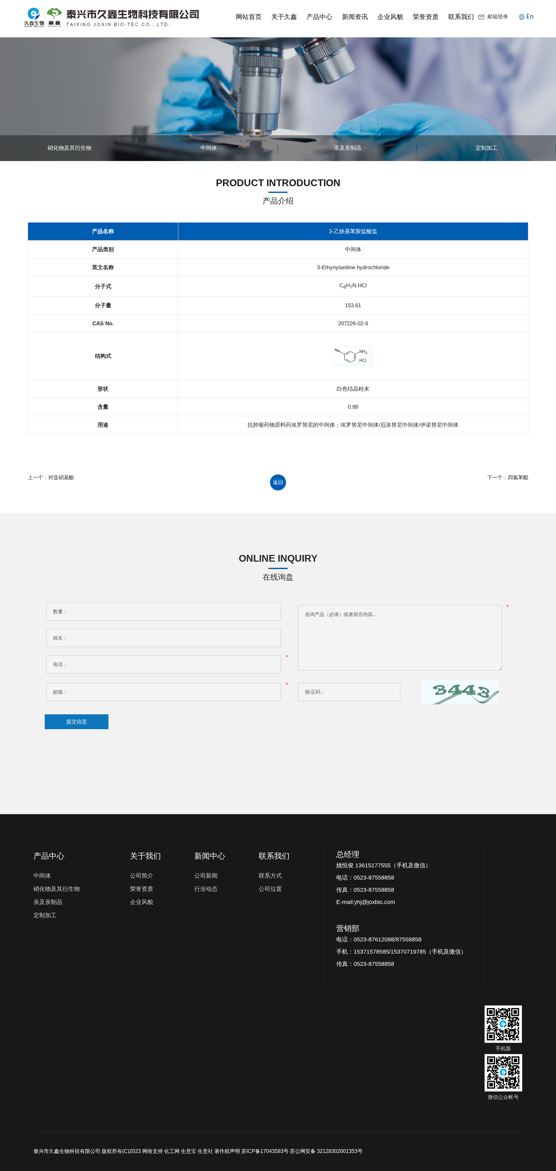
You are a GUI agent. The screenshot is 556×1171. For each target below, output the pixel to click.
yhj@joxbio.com (374, 902)
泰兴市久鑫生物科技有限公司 (66, 1151)
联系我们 (461, 16)
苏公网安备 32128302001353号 (326, 1151)
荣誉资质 (426, 16)
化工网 (172, 1151)
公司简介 (141, 875)
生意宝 (188, 1151)
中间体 (42, 875)
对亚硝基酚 (61, 477)
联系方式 (270, 875)
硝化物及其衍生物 (56, 889)
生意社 (205, 1151)
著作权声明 (227, 1151)
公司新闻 (206, 875)
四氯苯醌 (518, 477)
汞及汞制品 (47, 902)
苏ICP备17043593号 (265, 1151)
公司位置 (270, 889)
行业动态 (206, 889)
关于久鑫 (284, 16)
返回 (278, 482)
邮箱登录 (497, 17)
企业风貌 (390, 16)
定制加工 (45, 915)
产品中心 (319, 16)
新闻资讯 (355, 16)
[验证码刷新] (460, 692)
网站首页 (249, 16)
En (530, 16)
